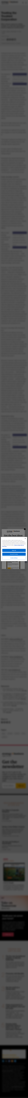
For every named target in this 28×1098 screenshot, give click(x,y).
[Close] (25, 538)
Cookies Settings (14, 557)
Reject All (14, 550)
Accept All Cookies (14, 554)
